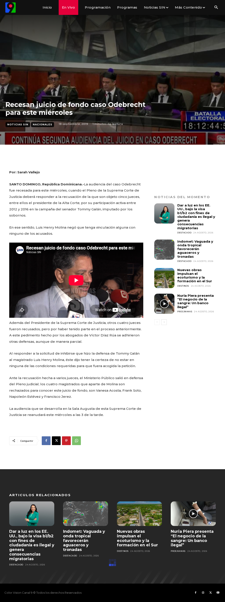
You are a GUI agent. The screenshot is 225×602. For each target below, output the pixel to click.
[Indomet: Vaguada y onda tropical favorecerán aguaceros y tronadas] (164, 250)
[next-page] (164, 322)
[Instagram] (203, 592)
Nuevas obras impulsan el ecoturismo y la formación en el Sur (194, 275)
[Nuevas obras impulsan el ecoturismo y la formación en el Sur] (164, 278)
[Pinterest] (66, 440)
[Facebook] (46, 440)
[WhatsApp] (76, 440)
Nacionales (42, 124)
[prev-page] (157, 322)
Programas (184, 311)
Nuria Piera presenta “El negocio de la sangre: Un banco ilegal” (195, 301)
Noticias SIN (17, 124)
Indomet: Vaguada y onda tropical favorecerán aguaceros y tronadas (195, 249)
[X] (56, 440)
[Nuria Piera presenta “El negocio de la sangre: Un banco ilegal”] (164, 304)
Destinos (183, 286)
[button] (216, 7)
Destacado (184, 232)
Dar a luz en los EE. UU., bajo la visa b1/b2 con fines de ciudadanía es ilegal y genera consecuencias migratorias (196, 216)
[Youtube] (218, 592)
